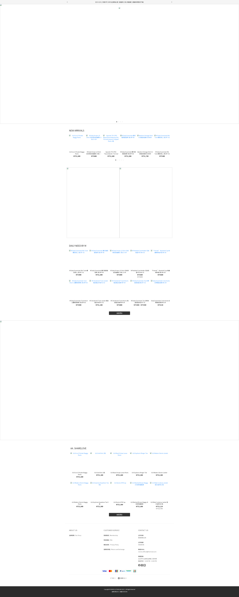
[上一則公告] (67, 2)
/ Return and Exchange (114, 549)
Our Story (78, 535)
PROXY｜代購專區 (141, 13)
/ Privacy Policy (111, 545)
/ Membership (111, 535)
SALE (151, 13)
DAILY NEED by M (105, 13)
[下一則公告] (172, 2)
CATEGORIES (118, 13)
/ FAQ (108, 540)
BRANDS (129, 13)
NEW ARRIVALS (91, 13)
